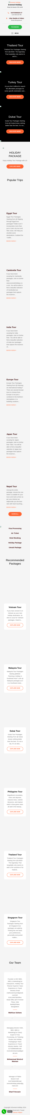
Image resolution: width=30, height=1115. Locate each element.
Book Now (10, 241)
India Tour (11, 327)
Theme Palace (17, 1112)
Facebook (15, 27)
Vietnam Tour (15, 607)
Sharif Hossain (15, 1092)
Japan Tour (11, 434)
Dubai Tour (15, 116)
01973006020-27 (16, 13)
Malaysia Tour (15, 668)
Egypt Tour (11, 213)
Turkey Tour (15, 82)
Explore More (15, 166)
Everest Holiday (15, 5)
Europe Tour (12, 379)
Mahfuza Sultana (15, 1013)
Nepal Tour (11, 486)
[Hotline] (4, 1111)
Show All (15, 514)
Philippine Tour (15, 792)
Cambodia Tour (13, 270)
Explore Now (15, 625)
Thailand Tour (15, 45)
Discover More (15, 63)
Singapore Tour (15, 918)
